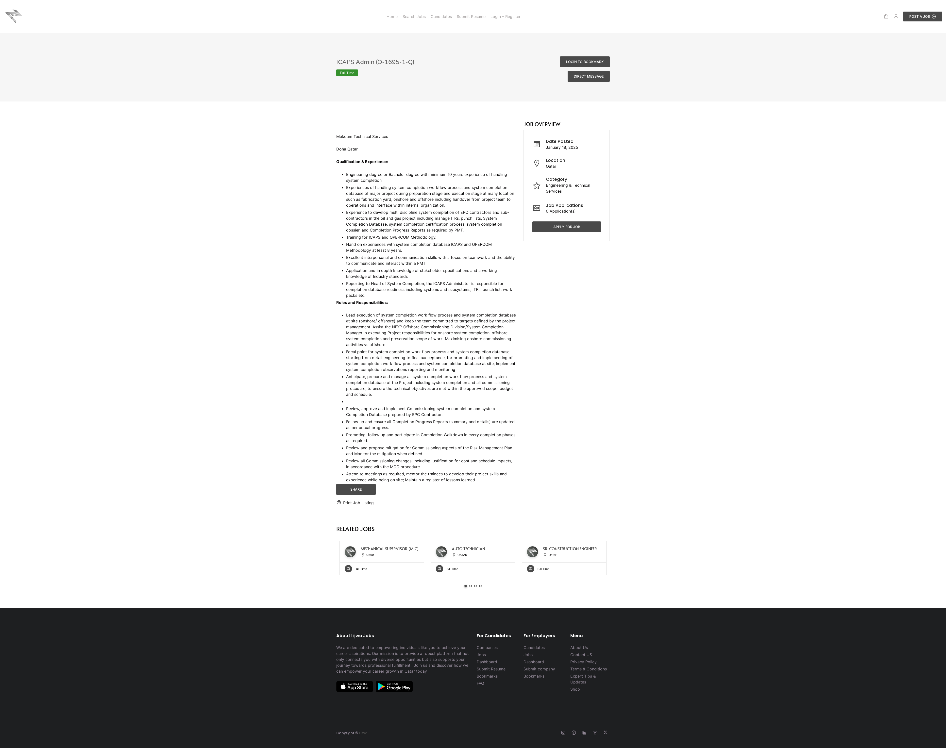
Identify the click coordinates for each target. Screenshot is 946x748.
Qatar (551, 166)
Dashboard (487, 661)
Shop (575, 689)
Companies (487, 647)
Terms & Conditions (588, 668)
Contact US (581, 654)
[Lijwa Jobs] (13, 16)
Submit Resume (491, 668)
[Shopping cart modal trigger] (886, 16)
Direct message (589, 76)
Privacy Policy (583, 661)
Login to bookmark (585, 62)
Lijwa (363, 733)
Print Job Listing (358, 502)
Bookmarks (487, 676)
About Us (579, 647)
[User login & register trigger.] (896, 16)
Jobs (481, 654)
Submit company (539, 668)
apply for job (566, 227)
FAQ (480, 683)
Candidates (534, 647)
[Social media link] (563, 732)
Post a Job (919, 16)
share (356, 489)
